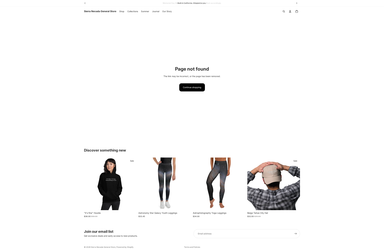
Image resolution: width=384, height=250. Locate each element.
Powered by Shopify (125, 247)
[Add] (295, 205)
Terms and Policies (192, 247)
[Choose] (132, 205)
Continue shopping (192, 87)
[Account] (290, 11)
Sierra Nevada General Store (103, 247)
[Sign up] (295, 234)
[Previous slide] (88, 184)
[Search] (283, 11)
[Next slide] (132, 184)
